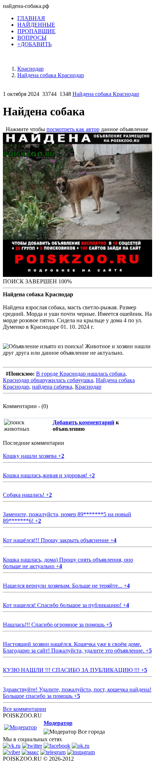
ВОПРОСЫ (31, 38)
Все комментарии (24, 709)
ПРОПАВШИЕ (36, 31)
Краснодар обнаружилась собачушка (48, 380)
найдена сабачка (52, 387)
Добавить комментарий (83, 422)
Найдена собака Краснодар (105, 94)
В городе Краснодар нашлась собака (80, 374)
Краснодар (88, 387)
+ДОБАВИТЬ (34, 44)
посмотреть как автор (72, 129)
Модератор (58, 723)
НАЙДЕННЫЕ (36, 25)
